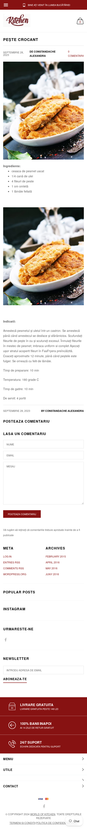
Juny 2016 (52, 574)
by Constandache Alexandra (62, 411)
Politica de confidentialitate (56, 823)
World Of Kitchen (42, 814)
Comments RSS (13, 568)
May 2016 (51, 568)
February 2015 (56, 556)
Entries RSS (11, 562)
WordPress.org (14, 574)
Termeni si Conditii (22, 823)
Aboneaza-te (15, 679)
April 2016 (53, 562)
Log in (7, 556)
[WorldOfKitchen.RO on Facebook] (5, 640)
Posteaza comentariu (22, 514)
